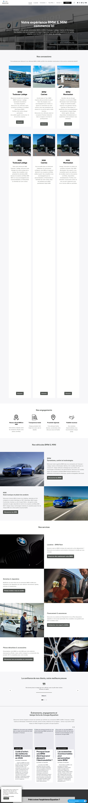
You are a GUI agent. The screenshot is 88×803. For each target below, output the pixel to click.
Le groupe (35, 2)
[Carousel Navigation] (44, 727)
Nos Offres (51, 2)
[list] (44, 690)
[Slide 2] (45, 700)
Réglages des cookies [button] (8, 796)
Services (58, 2)
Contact (67, 2)
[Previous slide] (10, 690)
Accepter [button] (6, 798)
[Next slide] (77, 690)
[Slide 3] (46, 700)
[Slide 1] (42, 700)
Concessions (42, 2)
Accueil (30, 2)
